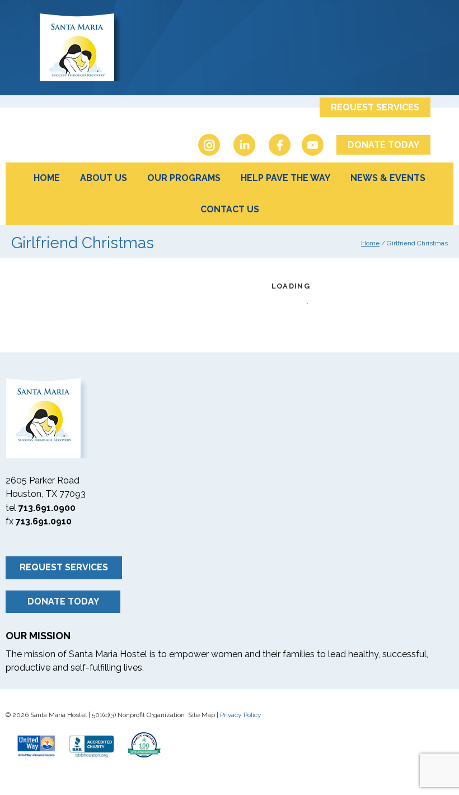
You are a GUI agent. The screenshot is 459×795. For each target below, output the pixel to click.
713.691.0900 (47, 508)
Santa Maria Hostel (229, 46)
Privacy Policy (240, 715)
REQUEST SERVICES (375, 107)
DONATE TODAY (383, 145)
